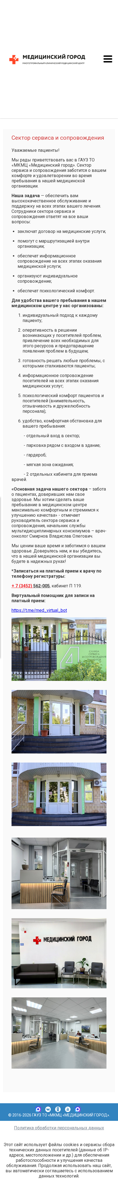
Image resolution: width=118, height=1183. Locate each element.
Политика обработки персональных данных (59, 1127)
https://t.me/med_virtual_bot (39, 610)
